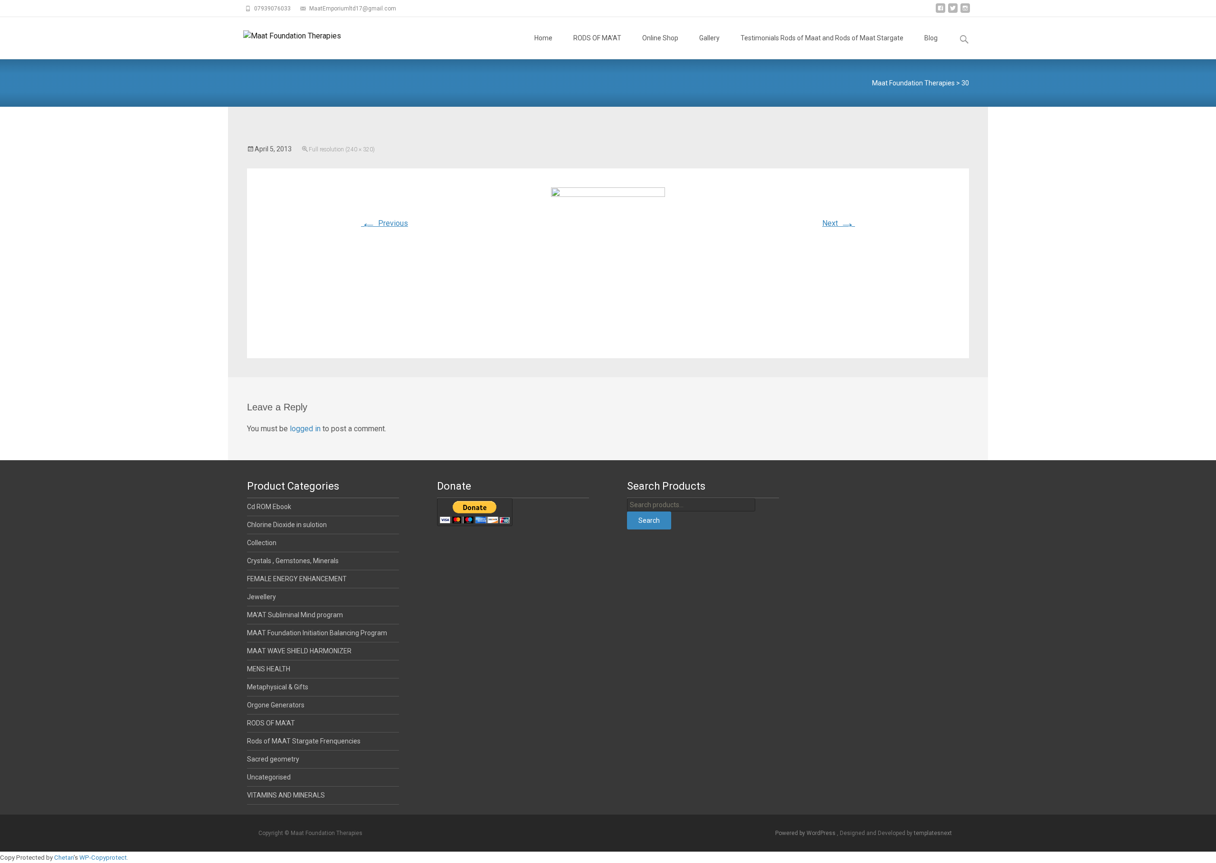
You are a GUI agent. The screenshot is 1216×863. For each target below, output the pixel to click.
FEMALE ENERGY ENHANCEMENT (297, 579)
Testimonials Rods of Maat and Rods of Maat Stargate (822, 38)
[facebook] (940, 11)
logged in (305, 428)
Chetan (64, 857)
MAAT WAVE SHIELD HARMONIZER (299, 651)
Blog (931, 38)
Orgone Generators (275, 705)
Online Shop (660, 38)
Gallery (709, 38)
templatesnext (933, 833)
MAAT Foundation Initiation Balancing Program (317, 633)
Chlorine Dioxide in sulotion (287, 525)
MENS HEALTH (268, 669)
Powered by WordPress (806, 833)
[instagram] (965, 11)
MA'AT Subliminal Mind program (295, 615)
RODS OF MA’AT (597, 38)
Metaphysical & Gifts (277, 687)
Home (543, 38)
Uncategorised (269, 777)
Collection (261, 543)
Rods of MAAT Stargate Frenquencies (304, 741)
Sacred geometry (273, 759)
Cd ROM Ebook (269, 506)
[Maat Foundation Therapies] (284, 36)
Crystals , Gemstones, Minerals (293, 561)
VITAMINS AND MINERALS (286, 795)
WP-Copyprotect (103, 857)
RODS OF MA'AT (271, 723)
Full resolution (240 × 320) (342, 149)
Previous (384, 223)
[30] (608, 262)
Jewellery (261, 597)
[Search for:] (965, 39)
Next (838, 223)
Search (649, 520)
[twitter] (953, 11)
